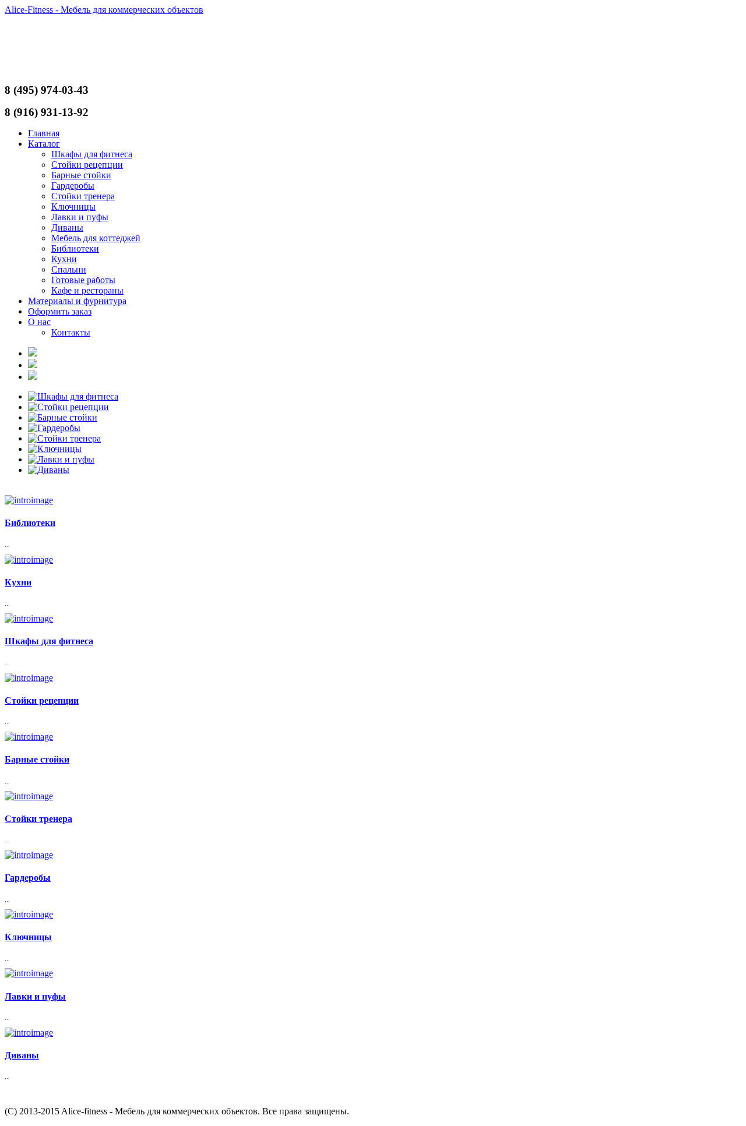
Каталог (44, 144)
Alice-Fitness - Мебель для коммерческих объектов (104, 10)
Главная (43, 133)
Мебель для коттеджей (95, 238)
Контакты (70, 332)
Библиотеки (75, 248)
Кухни (64, 259)
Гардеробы (72, 185)
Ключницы (73, 206)
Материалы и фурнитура (77, 301)
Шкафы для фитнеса (91, 154)
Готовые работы (83, 280)
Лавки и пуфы (79, 217)
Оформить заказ (60, 311)
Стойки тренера (83, 196)
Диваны (67, 227)
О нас (39, 322)
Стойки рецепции (87, 165)
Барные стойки (81, 175)
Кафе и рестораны (87, 290)
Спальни (68, 269)
